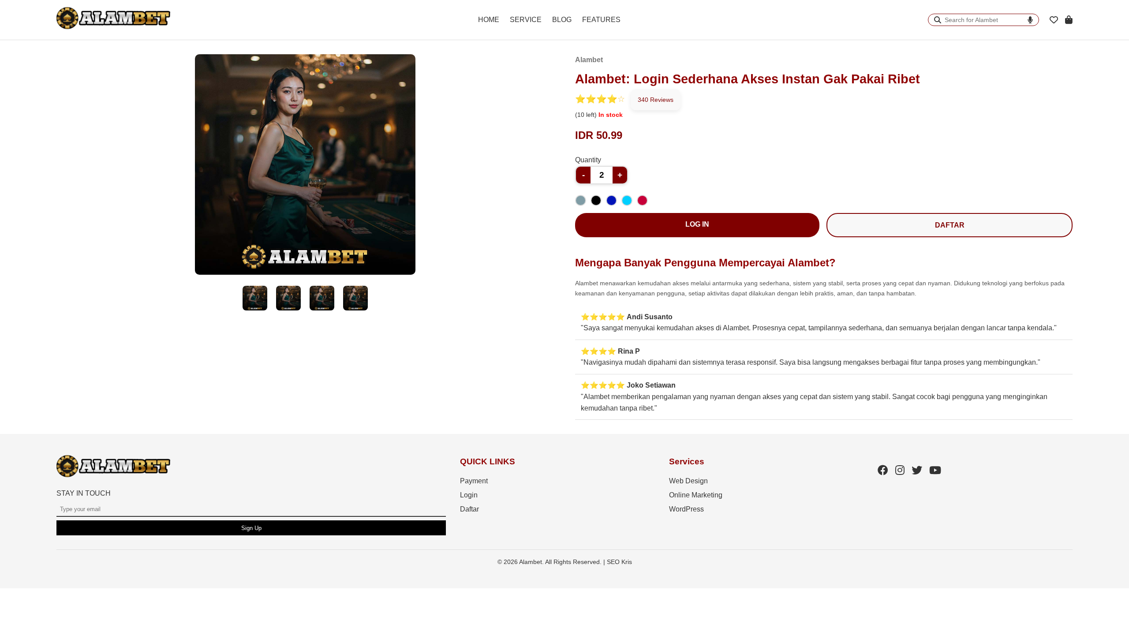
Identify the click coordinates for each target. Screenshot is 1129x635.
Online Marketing (695, 495)
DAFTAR (950, 225)
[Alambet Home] (113, 26)
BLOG (562, 19)
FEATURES (601, 19)
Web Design (688, 481)
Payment (474, 481)
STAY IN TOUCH (83, 493)
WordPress (686, 509)
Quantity (588, 160)
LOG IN (697, 224)
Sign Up (251, 528)
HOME (488, 19)
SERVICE (526, 19)
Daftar (469, 509)
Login (469, 495)
